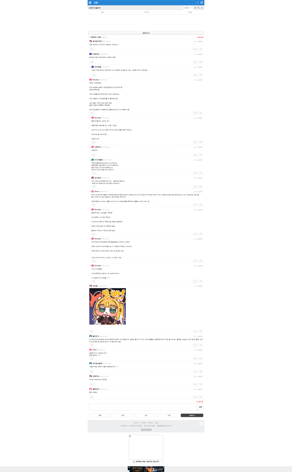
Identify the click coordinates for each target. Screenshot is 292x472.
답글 (91, 49)
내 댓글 (146, 12)
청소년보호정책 (149, 426)
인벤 (96, 2)
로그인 (136, 423)
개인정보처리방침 (135, 426)
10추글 (190, 12)
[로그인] (197, 2)
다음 (169, 415)
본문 (123, 415)
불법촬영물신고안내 (164, 426)
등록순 (99, 37)
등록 (200, 407)
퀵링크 (150, 423)
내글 (102, 12)
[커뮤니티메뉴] (90, 2)
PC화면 (143, 423)
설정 (156, 423)
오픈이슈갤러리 (95, 8)
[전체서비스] (201, 2)
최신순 (105, 37)
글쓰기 (202, 8)
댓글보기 (192, 415)
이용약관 (124, 426)
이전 (146, 415)
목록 (100, 415)
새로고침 (200, 37)
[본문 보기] (146, 33)
